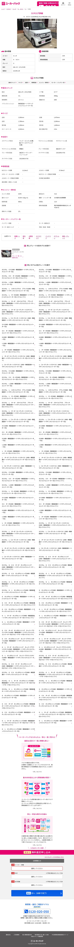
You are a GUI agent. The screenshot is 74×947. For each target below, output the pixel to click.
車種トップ (17, 237)
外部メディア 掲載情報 (37, 936)
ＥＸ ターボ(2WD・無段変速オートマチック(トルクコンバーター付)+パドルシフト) (18, 332)
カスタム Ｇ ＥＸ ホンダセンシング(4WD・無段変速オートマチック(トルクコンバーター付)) (18, 574)
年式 (16, 873)
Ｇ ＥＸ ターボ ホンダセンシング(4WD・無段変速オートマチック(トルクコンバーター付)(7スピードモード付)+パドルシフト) (18, 706)
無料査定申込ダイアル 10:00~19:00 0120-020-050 (48, 3)
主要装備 (31, 237)
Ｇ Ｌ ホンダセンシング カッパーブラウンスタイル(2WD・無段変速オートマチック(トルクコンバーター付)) (55, 649)
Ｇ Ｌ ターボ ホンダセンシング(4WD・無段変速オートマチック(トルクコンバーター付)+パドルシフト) (18, 617)
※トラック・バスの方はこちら (54, 857)
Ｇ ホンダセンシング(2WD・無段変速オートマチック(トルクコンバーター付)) (55, 591)
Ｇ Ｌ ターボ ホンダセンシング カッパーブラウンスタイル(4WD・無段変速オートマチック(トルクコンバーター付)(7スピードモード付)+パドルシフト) (18, 649)
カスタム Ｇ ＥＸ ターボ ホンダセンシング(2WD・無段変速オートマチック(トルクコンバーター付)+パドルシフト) (55, 559)
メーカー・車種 (19, 865)
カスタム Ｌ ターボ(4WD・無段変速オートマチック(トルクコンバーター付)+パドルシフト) (55, 296)
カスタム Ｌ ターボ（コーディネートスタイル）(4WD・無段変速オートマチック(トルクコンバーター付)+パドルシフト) (55, 312)
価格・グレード (65, 237)
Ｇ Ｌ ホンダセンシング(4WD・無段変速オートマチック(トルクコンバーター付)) (18, 623)
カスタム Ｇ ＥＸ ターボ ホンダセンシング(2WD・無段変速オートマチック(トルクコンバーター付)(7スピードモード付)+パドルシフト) (55, 657)
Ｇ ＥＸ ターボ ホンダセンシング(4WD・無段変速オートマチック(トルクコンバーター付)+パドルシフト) (18, 604)
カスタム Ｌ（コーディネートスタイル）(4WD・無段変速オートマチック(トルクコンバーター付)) (55, 319)
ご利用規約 (16, 935)
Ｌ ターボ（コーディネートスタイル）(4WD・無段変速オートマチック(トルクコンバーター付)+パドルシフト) (55, 358)
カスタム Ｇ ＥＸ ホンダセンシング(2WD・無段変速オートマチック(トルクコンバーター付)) (55, 566)
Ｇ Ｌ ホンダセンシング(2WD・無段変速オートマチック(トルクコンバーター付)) (55, 617)
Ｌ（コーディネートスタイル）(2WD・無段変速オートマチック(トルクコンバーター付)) (18, 366)
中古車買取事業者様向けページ (60, 935)
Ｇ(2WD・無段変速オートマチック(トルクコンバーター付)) (18, 338)
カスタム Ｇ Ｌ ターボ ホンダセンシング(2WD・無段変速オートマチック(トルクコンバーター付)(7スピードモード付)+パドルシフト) (55, 674)
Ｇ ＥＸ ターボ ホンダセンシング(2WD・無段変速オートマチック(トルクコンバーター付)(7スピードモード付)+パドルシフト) (55, 697)
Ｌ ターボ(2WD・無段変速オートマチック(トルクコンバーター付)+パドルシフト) (18, 351)
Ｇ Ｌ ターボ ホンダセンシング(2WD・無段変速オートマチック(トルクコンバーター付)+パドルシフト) (55, 610)
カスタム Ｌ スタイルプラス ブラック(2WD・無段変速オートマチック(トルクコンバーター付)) (18, 290)
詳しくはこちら (37, 771)
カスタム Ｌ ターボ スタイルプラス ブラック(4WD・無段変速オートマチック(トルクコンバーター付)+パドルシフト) (55, 303)
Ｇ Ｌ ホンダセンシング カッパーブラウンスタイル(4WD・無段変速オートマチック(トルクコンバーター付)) (18, 657)
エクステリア (38, 237)
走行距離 (17, 881)
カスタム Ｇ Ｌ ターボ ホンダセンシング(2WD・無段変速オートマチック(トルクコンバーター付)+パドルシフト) (55, 575)
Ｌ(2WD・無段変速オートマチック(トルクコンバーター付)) (18, 344)
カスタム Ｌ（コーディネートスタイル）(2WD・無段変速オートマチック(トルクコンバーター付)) (18, 319)
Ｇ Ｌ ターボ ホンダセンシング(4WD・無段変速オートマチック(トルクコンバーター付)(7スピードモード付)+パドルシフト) (18, 723)
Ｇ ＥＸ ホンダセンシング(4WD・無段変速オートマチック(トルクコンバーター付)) (18, 610)
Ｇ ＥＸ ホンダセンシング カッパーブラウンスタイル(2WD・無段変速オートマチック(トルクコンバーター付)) (55, 632)
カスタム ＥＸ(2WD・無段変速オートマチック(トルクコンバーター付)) (18, 271)
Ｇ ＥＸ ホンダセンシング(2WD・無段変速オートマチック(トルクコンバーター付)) (55, 604)
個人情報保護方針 (27, 935)
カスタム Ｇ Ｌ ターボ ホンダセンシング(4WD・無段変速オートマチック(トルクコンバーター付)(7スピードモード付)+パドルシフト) (18, 683)
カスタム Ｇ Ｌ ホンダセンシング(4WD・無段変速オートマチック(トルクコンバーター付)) (18, 591)
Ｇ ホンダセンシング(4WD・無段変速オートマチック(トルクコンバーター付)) (18, 597)
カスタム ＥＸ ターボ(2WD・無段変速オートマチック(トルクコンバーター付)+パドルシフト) (18, 277)
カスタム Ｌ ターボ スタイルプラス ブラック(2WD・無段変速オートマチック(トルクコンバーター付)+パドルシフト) (18, 303)
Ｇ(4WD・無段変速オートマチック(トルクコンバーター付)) (55, 338)
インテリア (48, 237)
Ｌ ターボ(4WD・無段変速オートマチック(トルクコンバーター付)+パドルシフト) (55, 351)
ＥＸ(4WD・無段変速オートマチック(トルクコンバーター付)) (55, 325)
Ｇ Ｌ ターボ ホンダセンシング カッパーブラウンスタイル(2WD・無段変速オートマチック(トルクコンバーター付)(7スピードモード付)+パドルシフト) (55, 641)
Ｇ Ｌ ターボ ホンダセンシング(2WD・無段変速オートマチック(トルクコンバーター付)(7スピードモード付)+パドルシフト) (55, 714)
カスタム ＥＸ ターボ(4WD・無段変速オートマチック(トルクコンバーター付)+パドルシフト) (55, 277)
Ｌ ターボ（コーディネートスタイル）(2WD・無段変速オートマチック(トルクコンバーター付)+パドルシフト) (18, 358)
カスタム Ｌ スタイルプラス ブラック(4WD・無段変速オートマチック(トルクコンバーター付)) (55, 290)
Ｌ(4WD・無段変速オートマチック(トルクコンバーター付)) (55, 344)
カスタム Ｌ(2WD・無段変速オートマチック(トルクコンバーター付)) (18, 283)
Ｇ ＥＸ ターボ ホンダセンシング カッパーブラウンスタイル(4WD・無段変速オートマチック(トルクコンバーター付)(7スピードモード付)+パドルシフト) (18, 632)
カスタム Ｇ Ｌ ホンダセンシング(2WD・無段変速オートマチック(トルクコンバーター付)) (55, 583)
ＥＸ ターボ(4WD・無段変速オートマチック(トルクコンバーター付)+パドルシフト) (55, 332)
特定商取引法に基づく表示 (42, 935)
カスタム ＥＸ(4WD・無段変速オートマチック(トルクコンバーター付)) (55, 271)
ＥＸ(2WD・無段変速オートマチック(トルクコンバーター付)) (18, 325)
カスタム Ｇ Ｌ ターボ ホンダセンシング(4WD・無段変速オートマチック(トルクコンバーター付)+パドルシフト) (18, 584)
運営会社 (8, 935)
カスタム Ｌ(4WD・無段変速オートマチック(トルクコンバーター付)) (55, 283)
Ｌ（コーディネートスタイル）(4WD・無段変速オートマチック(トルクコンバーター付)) (55, 366)
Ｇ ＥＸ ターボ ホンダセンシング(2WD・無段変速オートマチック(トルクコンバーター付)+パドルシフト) (55, 597)
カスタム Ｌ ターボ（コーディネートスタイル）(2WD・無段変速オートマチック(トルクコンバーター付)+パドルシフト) (18, 312)
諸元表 (24, 237)
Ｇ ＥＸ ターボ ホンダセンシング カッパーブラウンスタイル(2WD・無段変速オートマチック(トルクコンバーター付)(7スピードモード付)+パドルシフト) (55, 624)
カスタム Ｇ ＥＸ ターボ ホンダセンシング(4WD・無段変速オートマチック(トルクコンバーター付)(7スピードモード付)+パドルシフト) (18, 666)
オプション (56, 237)
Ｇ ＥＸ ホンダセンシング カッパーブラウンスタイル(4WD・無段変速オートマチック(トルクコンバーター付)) (18, 641)
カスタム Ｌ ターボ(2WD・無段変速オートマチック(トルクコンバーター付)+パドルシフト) (18, 296)
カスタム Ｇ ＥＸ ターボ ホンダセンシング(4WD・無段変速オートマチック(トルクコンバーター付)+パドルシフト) (18, 567)
